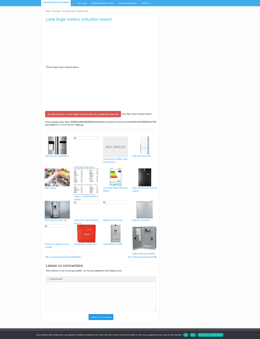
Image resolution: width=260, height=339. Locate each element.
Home (47, 11)
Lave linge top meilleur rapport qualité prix (115, 160)
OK (185, 335)
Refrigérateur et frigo (102, 3)
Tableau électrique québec (143, 253)
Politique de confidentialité (210, 335)
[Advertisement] (101, 44)
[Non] (256, 335)
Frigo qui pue (50, 187)
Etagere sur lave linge (112, 220)
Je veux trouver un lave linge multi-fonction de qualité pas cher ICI (83, 114)
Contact (145, 3)
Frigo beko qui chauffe (112, 244)
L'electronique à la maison (56, 2)
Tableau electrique (127, 3)
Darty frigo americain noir (56, 220)
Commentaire (57, 278)
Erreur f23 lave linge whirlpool (141, 256)
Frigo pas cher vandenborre (57, 155)
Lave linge (82, 3)
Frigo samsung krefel (141, 155)
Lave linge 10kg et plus (84, 166)
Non (193, 335)
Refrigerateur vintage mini (85, 244)
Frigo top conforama (141, 220)
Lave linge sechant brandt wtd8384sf (64, 256)
